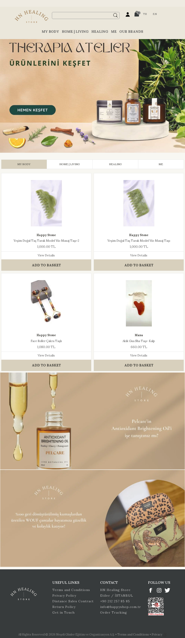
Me (114, 31)
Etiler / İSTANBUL (116, 595)
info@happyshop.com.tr (120, 607)
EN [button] (155, 14)
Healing (99, 31)
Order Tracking (113, 612)
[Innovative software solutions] (165, 634)
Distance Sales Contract (73, 601)
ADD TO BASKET (46, 265)
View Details (46, 255)
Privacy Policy (64, 595)
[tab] (24, 164)
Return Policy (64, 607)
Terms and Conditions (71, 590)
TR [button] (145, 14)
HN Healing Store (115, 590)
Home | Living (75, 31)
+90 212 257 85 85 (115, 601)
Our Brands (131, 31)
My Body (50, 31)
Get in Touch (63, 612)
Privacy (157, 634)
